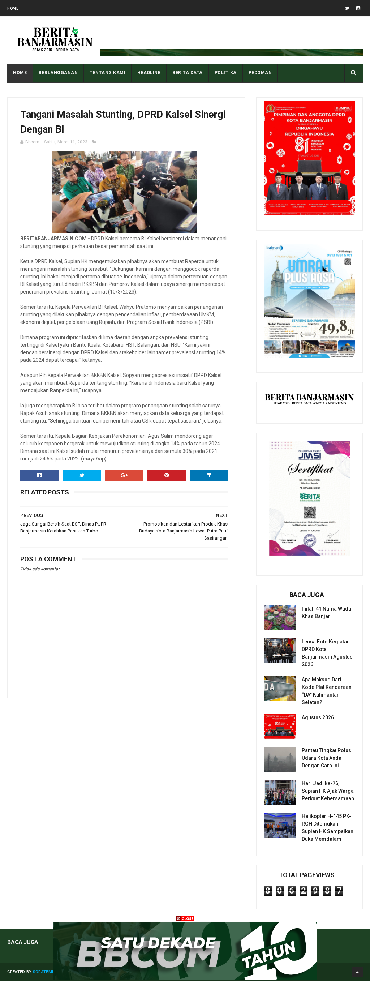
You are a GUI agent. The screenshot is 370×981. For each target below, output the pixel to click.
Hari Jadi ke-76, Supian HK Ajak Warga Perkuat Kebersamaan (328, 790)
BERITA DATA (187, 72)
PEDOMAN (260, 72)
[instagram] (358, 8)
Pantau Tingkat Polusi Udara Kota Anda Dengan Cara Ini (327, 757)
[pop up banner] (185, 978)
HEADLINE (148, 72)
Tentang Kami (107, 72)
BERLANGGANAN (58, 72)
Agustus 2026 (318, 717)
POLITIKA (226, 72)
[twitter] (347, 8)
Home (12, 8)
